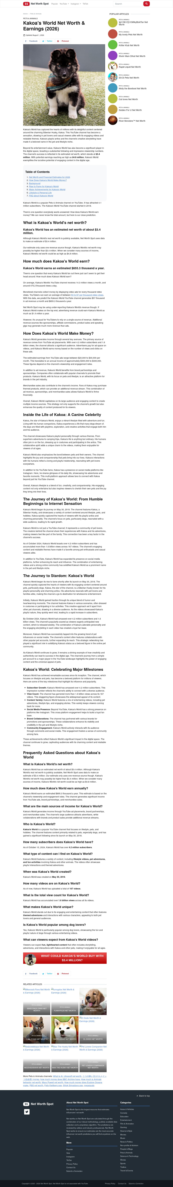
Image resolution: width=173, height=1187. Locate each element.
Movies (123, 1134)
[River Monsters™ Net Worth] (112, 119)
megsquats (89, 1085)
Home (25, 13)
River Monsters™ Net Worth (132, 120)
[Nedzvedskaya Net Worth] (36, 1058)
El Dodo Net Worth (93, 1039)
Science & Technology (129, 1156)
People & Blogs (126, 1149)
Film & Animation (127, 1123)
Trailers (123, 1167)
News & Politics (126, 1141)
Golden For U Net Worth (130, 110)
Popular (54, 3)
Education (124, 1116)
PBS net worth (36, 1085)
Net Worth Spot (39, 3)
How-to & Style (126, 1131)
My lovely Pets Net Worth (131, 34)
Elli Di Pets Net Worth (129, 77)
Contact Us (70, 1167)
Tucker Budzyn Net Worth (93, 1009)
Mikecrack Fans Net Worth (37, 1009)
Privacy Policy (72, 1163)
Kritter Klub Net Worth (129, 45)
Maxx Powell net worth (52, 1082)
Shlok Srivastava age (73, 1085)
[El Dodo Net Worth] (93, 1030)
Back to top (144, 1095)
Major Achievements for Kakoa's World (47, 189)
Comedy (123, 1112)
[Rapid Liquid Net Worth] (64, 1030)
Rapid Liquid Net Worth (64, 1039)
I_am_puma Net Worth (37, 1039)
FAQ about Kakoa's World (41, 195)
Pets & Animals (35, 13)
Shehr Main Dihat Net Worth (132, 56)
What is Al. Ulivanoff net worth (67, 1076)
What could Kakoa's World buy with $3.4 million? (72, 958)
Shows (123, 1159)
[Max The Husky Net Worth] (64, 1058)
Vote (68, 1153)
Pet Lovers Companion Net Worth (93, 1066)
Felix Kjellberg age (53, 1085)
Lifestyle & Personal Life (40, 192)
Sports (123, 1163)
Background (34, 183)
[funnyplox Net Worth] (64, 1001)
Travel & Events (126, 1170)
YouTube (63, 3)
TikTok (85, 3)
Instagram (75, 3)
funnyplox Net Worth (65, 1011)
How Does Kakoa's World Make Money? (48, 180)
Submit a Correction (74, 1171)
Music (122, 1138)
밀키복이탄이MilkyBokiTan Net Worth (133, 23)
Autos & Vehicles (127, 1109)
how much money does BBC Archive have (60, 1079)
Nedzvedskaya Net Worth (36, 1068)
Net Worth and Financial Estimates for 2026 (49, 177)
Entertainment (126, 1120)
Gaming (123, 1127)
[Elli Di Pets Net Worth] (112, 76)
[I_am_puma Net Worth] (36, 1030)
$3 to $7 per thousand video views (87, 294)
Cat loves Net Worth (128, 99)
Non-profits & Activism (129, 1145)
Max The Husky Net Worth (65, 1068)
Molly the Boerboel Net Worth (133, 88)
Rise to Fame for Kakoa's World (44, 186)
